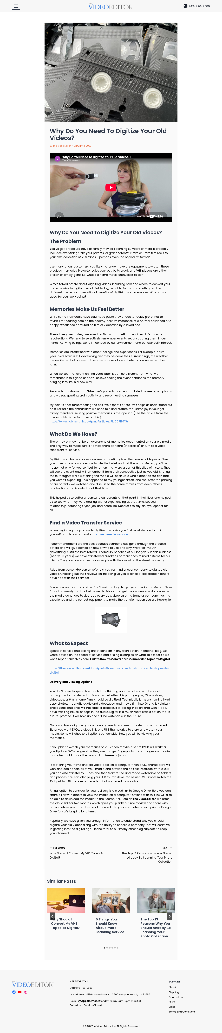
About (172, 987)
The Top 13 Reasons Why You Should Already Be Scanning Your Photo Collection (147, 855)
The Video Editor (62, 145)
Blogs (172, 1006)
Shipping (174, 992)
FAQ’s (172, 1002)
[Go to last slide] (52, 916)
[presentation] (66, 900)
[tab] (104, 948)
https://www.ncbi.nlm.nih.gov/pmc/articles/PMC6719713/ (89, 421)
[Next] (169, 916)
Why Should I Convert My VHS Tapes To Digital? (77, 853)
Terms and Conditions (182, 1011)
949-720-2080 (83, 987)
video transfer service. (112, 534)
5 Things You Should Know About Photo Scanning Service (110, 925)
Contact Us (176, 997)
